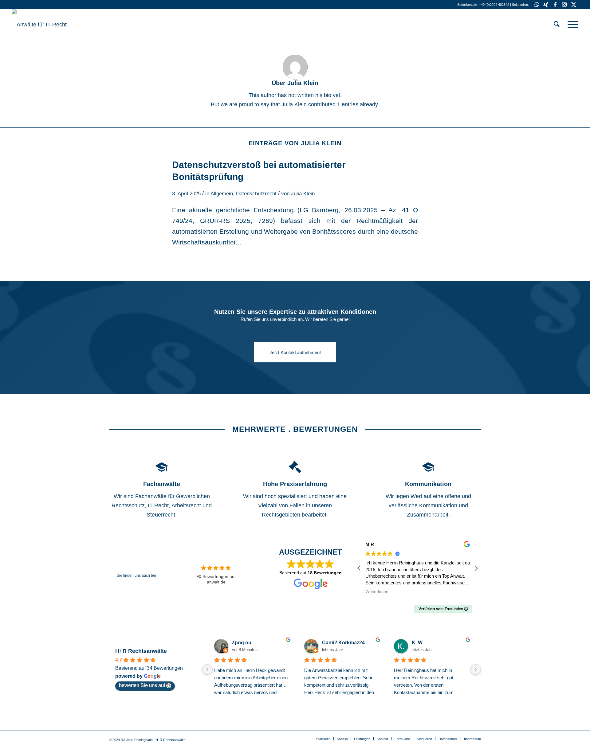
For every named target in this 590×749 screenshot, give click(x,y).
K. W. (417, 642)
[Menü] (571, 24)
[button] (476, 568)
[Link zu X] (573, 4)
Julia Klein (303, 194)
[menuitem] (557, 24)
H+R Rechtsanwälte (141, 651)
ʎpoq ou (241, 642)
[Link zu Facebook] (555, 4)
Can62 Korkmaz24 (343, 642)
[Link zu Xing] (545, 4)
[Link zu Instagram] (564, 4)
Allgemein (221, 194)
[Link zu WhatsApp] (536, 4)
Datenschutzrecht (256, 194)
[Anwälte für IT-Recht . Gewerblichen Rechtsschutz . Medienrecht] (58, 24)
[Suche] (557, 24)
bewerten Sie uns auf (142, 685)
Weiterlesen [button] (376, 591)
